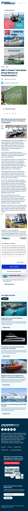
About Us (3, 447)
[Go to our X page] (5, 429)
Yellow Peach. (10, 507)
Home (2, 67)
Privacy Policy (4, 450)
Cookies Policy (17, 447)
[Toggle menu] (25, 3)
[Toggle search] (22, 3)
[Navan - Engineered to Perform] (14, 56)
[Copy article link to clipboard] (15, 113)
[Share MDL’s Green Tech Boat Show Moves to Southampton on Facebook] (4, 113)
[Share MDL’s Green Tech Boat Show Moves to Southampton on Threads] (12, 113)
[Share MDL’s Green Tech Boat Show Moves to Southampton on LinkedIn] (7, 113)
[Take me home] (8, 3)
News (7, 67)
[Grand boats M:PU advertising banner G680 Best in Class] (14, 38)
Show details (20, 262)
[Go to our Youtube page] (14, 429)
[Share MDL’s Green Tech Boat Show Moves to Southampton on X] (9, 113)
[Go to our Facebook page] (2, 429)
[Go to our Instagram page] (8, 429)
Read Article (6, 327)
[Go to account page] (19, 3)
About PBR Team (9, 284)
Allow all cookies (14, 266)
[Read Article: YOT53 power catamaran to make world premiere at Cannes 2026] (14, 337)
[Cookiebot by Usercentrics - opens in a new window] (20, 238)
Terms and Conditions (16, 450)
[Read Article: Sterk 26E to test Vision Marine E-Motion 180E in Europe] (14, 395)
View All (5, 298)
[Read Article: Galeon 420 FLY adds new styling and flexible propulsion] (14, 309)
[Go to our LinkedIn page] (11, 429)
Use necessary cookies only (14, 271)
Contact (10, 447)
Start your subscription (12, 463)
